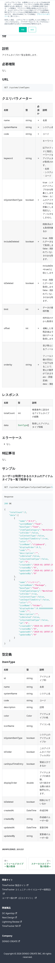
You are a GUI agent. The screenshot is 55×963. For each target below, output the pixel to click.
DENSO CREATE (9, 941)
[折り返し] (44, 487)
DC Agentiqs (8, 913)
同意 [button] (22, 29)
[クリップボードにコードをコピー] (49, 87)
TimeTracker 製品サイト (14, 885)
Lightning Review (10, 921)
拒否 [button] (32, 29)
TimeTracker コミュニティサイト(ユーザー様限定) (26, 889)
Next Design (8, 917)
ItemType (23, 425)
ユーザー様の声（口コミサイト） (18, 897)
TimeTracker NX (10, 926)
